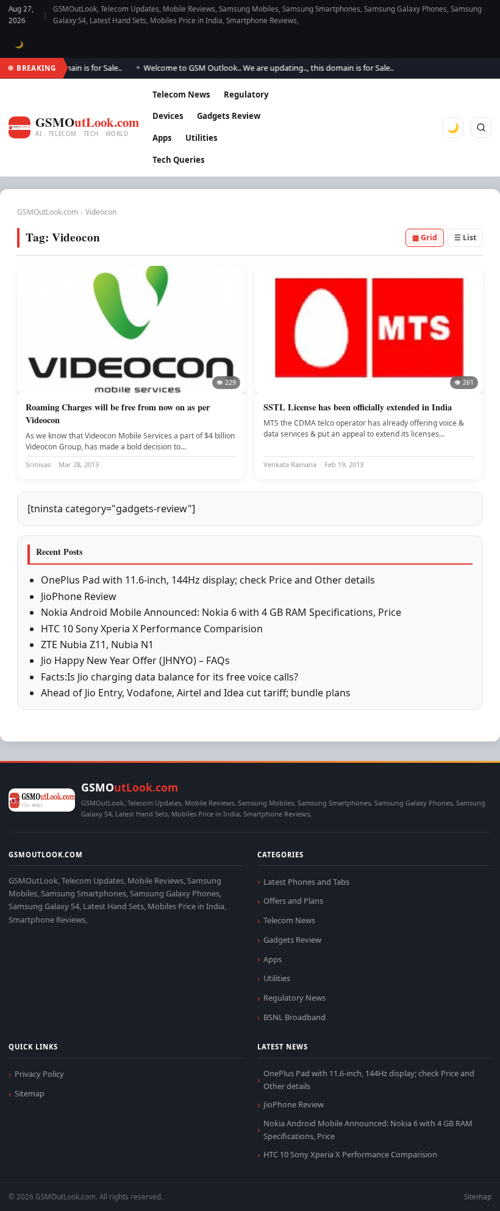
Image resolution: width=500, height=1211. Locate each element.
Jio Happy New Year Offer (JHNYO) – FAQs (135, 660)
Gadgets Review (228, 115)
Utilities (201, 137)
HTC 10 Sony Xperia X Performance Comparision (152, 628)
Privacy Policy (39, 1073)
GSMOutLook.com (47, 212)
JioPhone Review (78, 596)
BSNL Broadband (294, 1017)
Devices (168, 115)
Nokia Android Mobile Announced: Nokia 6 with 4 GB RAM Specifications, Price (221, 612)
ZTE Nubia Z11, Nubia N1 (97, 644)
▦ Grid (424, 237)
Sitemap (30, 1093)
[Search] (481, 127)
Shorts (458, 1186)
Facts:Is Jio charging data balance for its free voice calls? (169, 677)
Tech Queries (178, 159)
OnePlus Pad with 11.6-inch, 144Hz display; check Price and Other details (208, 580)
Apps (162, 137)
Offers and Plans (293, 900)
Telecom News (181, 94)
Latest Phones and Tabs (306, 881)
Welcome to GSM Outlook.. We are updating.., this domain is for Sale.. (260, 67)
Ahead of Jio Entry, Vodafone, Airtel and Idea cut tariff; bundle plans (196, 692)
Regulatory (246, 94)
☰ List (465, 237)
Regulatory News (294, 997)
